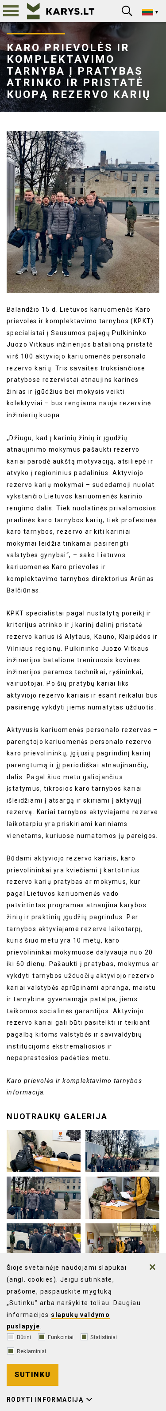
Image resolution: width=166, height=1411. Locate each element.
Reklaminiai (31, 1351)
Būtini (24, 1337)
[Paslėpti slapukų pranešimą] (152, 1267)
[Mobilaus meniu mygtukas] (11, 11)
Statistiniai (103, 1337)
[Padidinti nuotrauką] (83, 212)
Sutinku (32, 1374)
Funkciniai (60, 1337)
